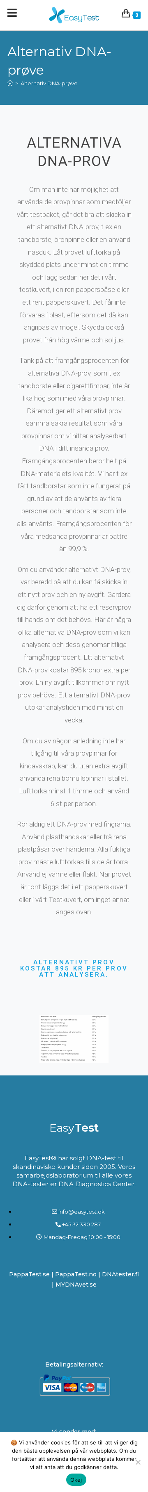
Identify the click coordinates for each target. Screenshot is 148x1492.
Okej (76, 1479)
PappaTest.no (76, 1274)
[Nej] (138, 1462)
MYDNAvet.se (76, 1284)
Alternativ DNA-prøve (49, 83)
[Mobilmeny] (12, 15)
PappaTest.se (30, 1274)
